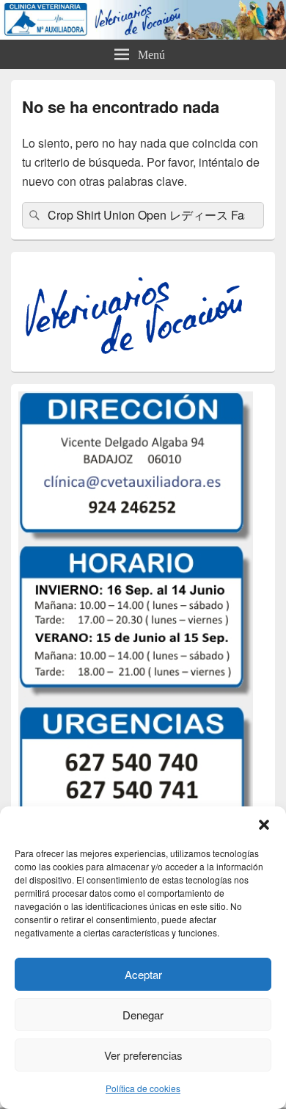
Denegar (143, 1014)
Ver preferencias (143, 1055)
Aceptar (143, 974)
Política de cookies (143, 1088)
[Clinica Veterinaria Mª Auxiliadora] (143, 34)
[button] (264, 824)
